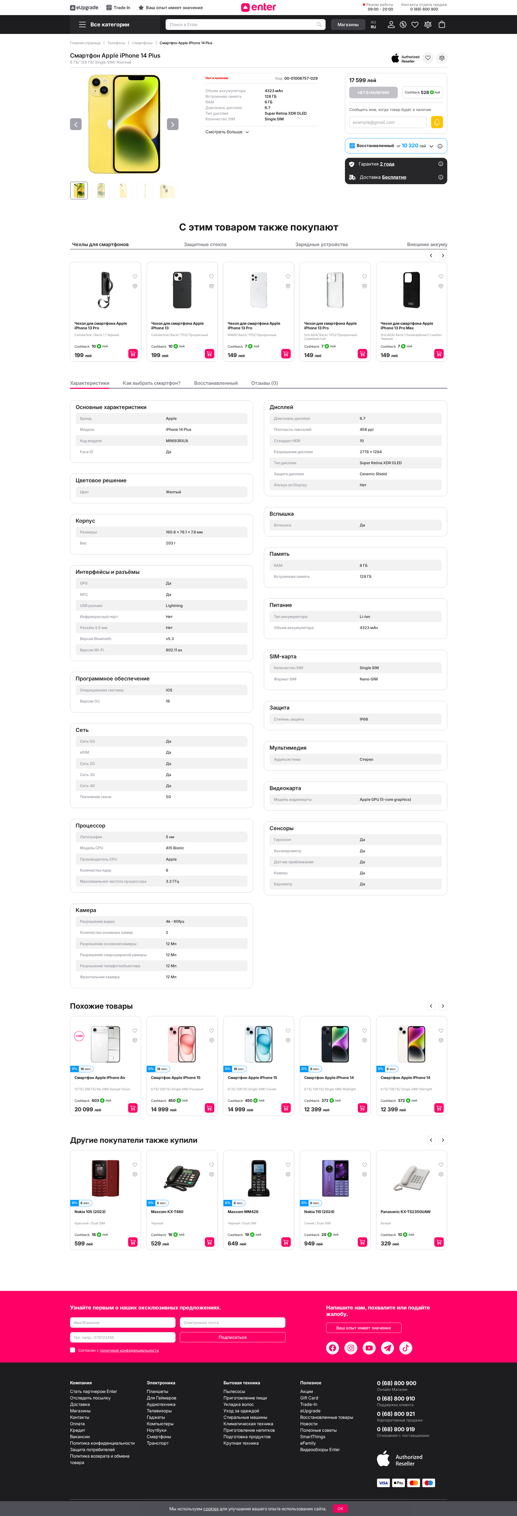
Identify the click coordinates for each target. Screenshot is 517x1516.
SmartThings (312, 1436)
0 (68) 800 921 (396, 1414)
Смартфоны (142, 43)
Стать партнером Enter (93, 1391)
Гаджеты (156, 1417)
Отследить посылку (90, 1397)
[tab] (89, 384)
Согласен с (118, 1350)
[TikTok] (405, 1348)
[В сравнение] (441, 58)
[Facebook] (332, 1348)
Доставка (80, 1404)
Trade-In (308, 1404)
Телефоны (116, 43)
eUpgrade (310, 1410)
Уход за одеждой (241, 1410)
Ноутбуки (156, 1430)
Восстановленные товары (326, 1417)
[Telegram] (387, 1348)
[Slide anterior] (431, 255)
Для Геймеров (161, 1397)
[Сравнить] (427, 24)
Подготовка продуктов (247, 1436)
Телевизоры (159, 1410)
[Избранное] (415, 24)
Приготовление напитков (249, 1430)
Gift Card (309, 1397)
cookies (211, 1508)
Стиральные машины (245, 1417)
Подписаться (233, 1337)
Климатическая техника (248, 1423)
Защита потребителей (92, 1449)
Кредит (77, 1430)
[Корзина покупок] (441, 24)
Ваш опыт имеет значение (363, 1327)
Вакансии (80, 1436)
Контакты (79, 1417)
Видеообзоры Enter (320, 1449)
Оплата (77, 1423)
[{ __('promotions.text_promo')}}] (403, 24)
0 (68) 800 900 (396, 1383)
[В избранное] (427, 58)
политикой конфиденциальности (129, 1350)
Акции (306, 1391)
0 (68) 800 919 (396, 1429)
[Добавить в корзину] (133, 353)
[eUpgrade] (84, 7)
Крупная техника (241, 1443)
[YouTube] (369, 1348)
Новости (308, 1423)
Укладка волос (238, 1404)
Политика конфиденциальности (102, 1443)
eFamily (308, 1443)
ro (373, 22)
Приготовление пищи (245, 1397)
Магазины (80, 1410)
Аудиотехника (161, 1404)
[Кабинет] (391, 24)
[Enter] (258, 7)
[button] (76, 124)
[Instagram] (350, 1348)
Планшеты (157, 1391)
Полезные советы (318, 1430)
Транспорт (158, 1443)
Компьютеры (160, 1423)
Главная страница (85, 43)
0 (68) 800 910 (396, 1398)
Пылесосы (234, 1391)
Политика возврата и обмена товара (100, 1459)
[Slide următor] (443, 255)
